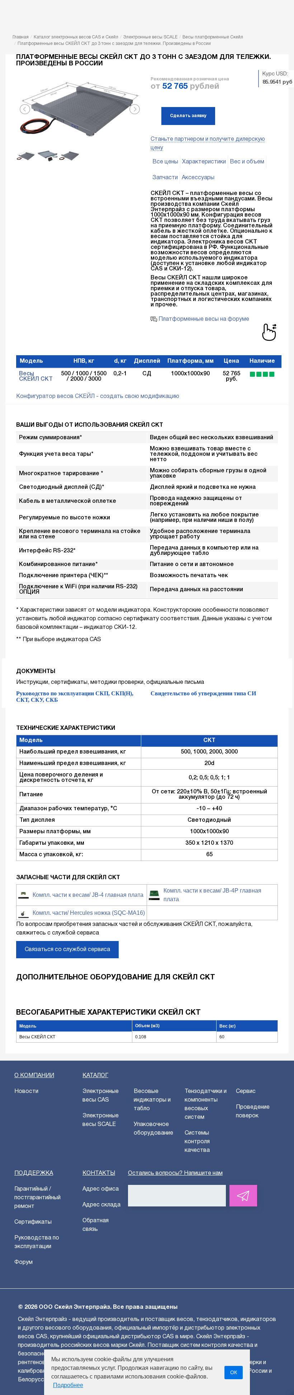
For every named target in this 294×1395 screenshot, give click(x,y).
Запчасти (165, 177)
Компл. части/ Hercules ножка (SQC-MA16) (89, 913)
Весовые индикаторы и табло (152, 1100)
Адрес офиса (100, 1189)
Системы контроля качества (197, 1142)
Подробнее (68, 1385)
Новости (26, 1091)
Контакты (98, 1173)
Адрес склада (101, 1205)
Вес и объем (247, 161)
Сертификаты (33, 1222)
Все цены (165, 161)
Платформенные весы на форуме (203, 319)
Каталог (95, 1075)
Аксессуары (198, 177)
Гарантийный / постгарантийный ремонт (37, 1198)
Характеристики (204, 161)
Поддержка (33, 1173)
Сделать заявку (188, 116)
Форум (23, 1262)
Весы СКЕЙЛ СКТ (36, 376)
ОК (233, 1372)
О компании (34, 1075)
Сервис (246, 1091)
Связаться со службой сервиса (67, 949)
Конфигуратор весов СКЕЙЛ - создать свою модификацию (97, 396)
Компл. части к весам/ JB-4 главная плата (88, 895)
